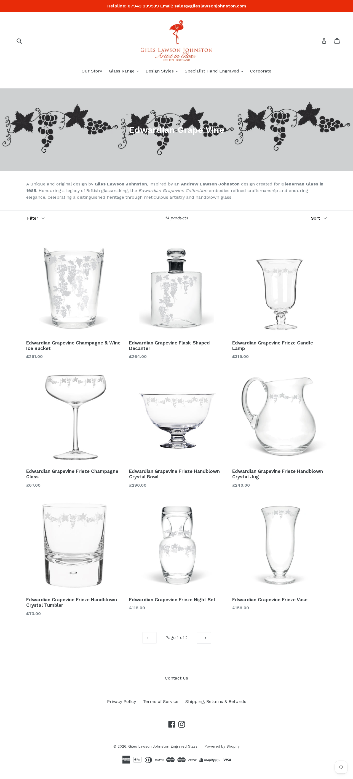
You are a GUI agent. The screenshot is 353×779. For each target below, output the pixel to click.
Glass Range (122, 71)
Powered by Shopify (222, 746)
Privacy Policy (121, 701)
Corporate (260, 71)
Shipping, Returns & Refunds (215, 701)
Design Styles (160, 71)
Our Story (92, 71)
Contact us (176, 678)
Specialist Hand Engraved (212, 71)
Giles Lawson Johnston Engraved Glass (162, 746)
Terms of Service (160, 701)
